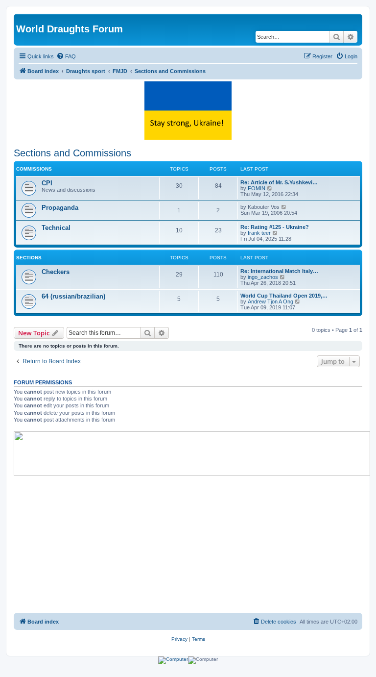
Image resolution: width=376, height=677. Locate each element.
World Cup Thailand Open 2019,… (284, 296)
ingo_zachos (263, 277)
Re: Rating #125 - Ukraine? (274, 227)
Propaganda (60, 207)
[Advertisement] (188, 544)
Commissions (34, 169)
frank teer (259, 233)
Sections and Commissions (72, 153)
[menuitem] (66, 56)
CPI (47, 183)
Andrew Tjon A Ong (270, 301)
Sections (29, 257)
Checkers (56, 272)
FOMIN (256, 188)
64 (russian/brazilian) (73, 296)
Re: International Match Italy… (279, 271)
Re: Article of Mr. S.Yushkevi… (279, 182)
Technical (56, 227)
